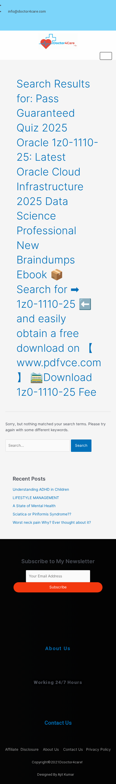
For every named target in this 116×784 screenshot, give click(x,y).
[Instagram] (110, 24)
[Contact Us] (58, 708)
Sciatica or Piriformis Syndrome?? (42, 514)
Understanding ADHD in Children (41, 489)
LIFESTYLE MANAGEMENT (36, 498)
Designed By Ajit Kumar (55, 774)
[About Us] (58, 632)
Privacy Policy (99, 749)
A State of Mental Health (34, 506)
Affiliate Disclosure (22, 749)
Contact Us (58, 723)
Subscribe (58, 587)
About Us (58, 648)
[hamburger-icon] (106, 56)
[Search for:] (38, 445)
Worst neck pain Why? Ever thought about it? (52, 522)
